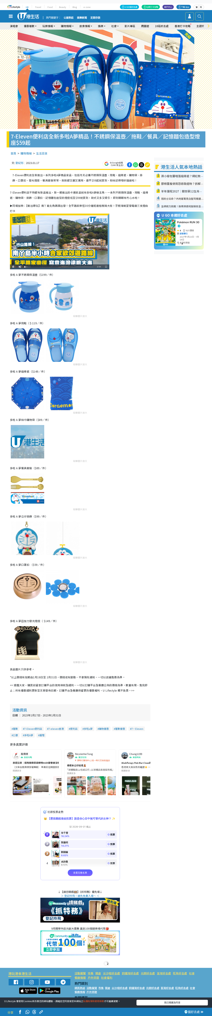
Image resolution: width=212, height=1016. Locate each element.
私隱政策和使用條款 (93, 1001)
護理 (41, 735)
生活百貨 (41, 153)
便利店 (74, 728)
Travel (38, 7)
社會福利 (106, 977)
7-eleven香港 (56, 728)
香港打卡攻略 (182, 26)
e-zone (87, 7)
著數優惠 (120, 728)
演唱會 (14, 26)
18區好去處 (162, 26)
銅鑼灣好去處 (130, 973)
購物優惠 (104, 728)
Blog (75, 7)
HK (27, 7)
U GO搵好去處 (131, 6)
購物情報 (26, 153)
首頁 (13, 153)
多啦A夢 (28, 735)
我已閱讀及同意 (172, 1002)
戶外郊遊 (93, 977)
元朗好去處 (148, 973)
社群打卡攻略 (152, 6)
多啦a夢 (88, 728)
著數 (15, 728)
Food (50, 7)
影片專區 (130, 26)
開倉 (98, 973)
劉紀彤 (20, 163)
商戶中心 (168, 6)
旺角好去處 (180, 973)
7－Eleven (137, 728)
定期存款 (95, 17)
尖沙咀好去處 (111, 973)
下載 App (185, 6)
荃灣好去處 (164, 973)
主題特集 (201, 26)
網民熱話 (80, 988)
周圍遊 (145, 26)
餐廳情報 (80, 977)
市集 (90, 973)
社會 (192, 973)
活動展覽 (80, 973)
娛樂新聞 (82, 17)
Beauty (62, 7)
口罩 (15, 735)
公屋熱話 (69, 17)
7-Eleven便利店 (33, 728)
